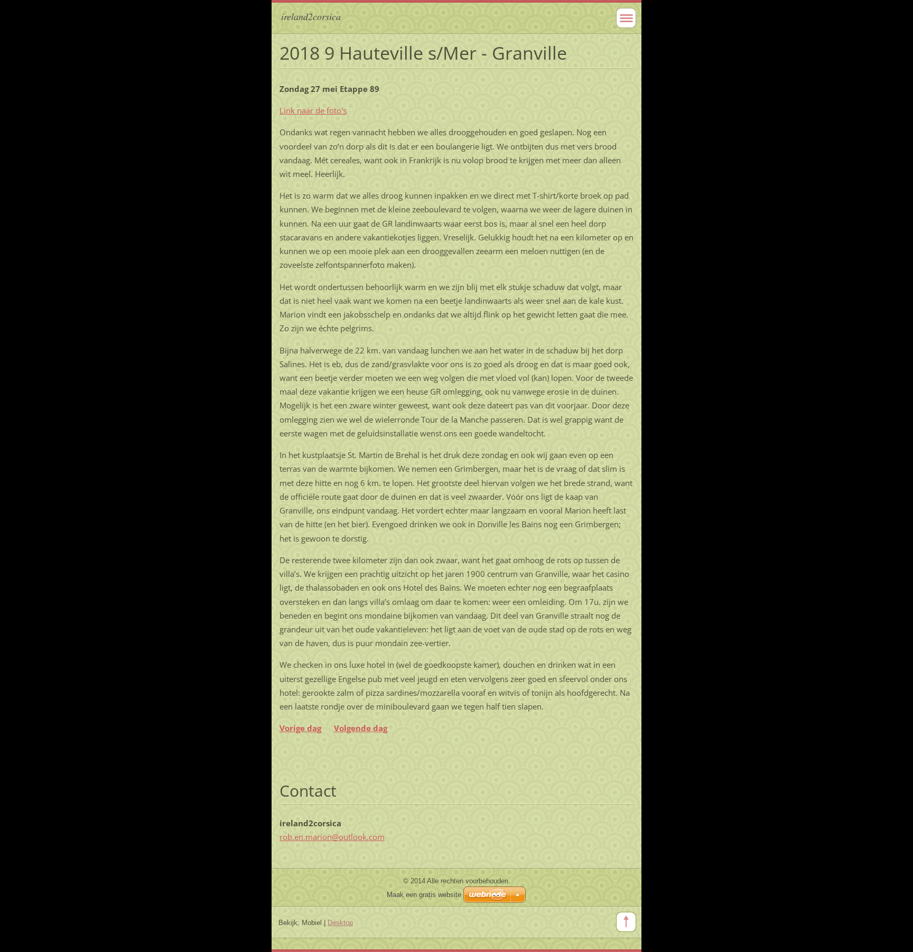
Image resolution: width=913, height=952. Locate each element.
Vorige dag (300, 728)
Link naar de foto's (313, 110)
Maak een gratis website (424, 895)
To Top (626, 922)
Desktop (340, 923)
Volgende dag (360, 728)
